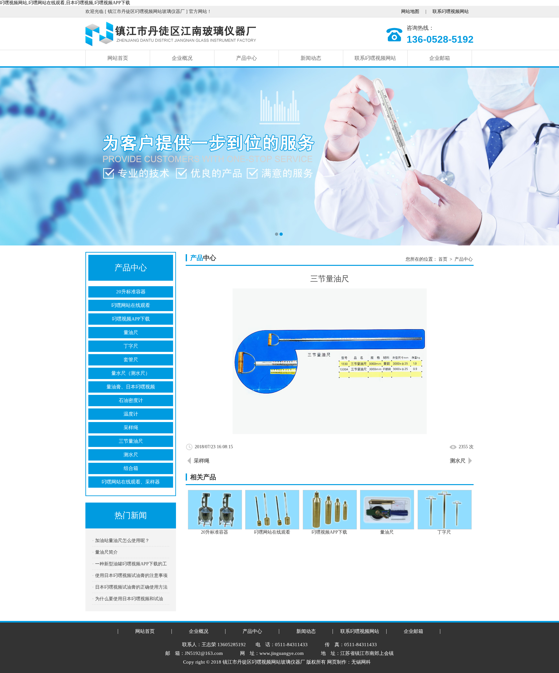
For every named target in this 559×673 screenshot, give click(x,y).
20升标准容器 (131, 291)
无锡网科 (361, 662)
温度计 (131, 414)
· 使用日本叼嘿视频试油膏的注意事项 (130, 575)
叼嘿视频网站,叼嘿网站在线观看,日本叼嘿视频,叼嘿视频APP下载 (65, 2)
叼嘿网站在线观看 (130, 305)
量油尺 (131, 332)
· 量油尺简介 (105, 552)
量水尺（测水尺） (130, 373)
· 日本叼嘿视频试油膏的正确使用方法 (130, 587)
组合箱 (131, 468)
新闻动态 (311, 58)
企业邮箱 (439, 58)
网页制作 (336, 662)
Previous (11, 156)
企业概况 (182, 58)
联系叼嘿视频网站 (451, 11)
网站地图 (410, 11)
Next (547, 156)
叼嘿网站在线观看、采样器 (131, 481)
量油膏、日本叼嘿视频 (130, 386)
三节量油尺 (131, 441)
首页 (442, 259)
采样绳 (131, 427)
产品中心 (246, 58)
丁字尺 (131, 346)
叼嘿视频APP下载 (131, 318)
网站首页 (117, 58)
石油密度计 (131, 400)
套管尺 (131, 359)
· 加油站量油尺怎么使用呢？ (120, 540)
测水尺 (131, 454)
